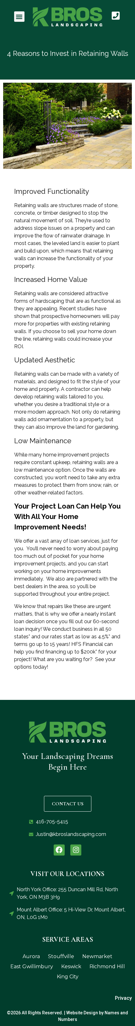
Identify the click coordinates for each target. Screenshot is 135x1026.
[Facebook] (59, 850)
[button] (19, 16)
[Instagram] (75, 850)
